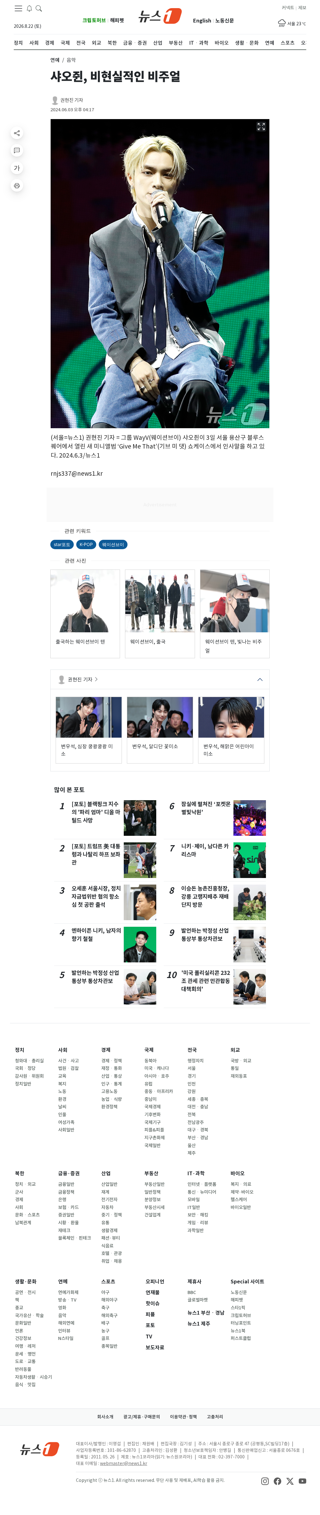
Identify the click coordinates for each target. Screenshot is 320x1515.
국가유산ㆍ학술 (29, 1315)
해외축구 (109, 1315)
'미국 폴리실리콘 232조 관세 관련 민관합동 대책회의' (205, 981)
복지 (62, 1084)
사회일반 (66, 1130)
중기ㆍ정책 (111, 1215)
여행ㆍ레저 (25, 1346)
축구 (105, 1308)
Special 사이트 (247, 1281)
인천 (192, 1084)
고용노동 (109, 1091)
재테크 (64, 1230)
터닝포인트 (241, 1323)
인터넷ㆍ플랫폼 (202, 1184)
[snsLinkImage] (265, 1481)
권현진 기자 (71, 100)
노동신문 (224, 21)
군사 (19, 1192)
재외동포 (239, 1076)
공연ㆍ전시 (25, 1292)
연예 (63, 1281)
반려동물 (23, 1369)
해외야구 (109, 1300)
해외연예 (66, 1323)
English (202, 21)
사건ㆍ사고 (68, 1061)
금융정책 (66, 1192)
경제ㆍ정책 (111, 1061)
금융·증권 (69, 1173)
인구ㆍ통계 (111, 1084)
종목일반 (109, 1346)
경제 (106, 1050)
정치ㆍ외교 (25, 1184)
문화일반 (23, 1323)
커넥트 (288, 8)
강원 (192, 1091)
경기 (192, 1076)
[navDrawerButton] (18, 8)
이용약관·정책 (183, 1417)
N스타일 (65, 1338)
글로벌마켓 (198, 1300)
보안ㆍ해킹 (198, 1215)
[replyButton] (17, 150)
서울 (192, 1068)
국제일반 (152, 1145)
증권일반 (66, 1215)
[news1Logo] (40, 1449)
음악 (62, 1315)
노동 (62, 1091)
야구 (105, 1292)
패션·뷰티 (110, 1238)
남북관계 (23, 1223)
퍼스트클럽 (241, 1338)
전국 (192, 1050)
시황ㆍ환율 (68, 1223)
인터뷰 (64, 1331)
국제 (149, 1050)
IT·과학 (196, 1173)
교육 (62, 1076)
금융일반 (66, 1184)
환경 (62, 1099)
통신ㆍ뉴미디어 (202, 1192)
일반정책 (152, 1192)
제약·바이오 (242, 1192)
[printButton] (17, 185)
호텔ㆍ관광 (111, 1253)
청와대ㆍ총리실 (29, 1061)
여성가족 (66, 1122)
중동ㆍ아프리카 (158, 1091)
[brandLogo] (160, 15)
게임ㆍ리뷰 (198, 1223)
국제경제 (152, 1107)
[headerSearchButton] (39, 8)
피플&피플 (154, 1130)
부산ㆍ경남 (198, 1138)
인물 (62, 1114)
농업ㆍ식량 (111, 1099)
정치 (19, 1050)
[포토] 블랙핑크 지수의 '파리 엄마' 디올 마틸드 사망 (96, 812)
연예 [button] (55, 60)
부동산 (151, 1173)
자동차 (107, 1207)
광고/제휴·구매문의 (141, 1417)
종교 (19, 1308)
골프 (105, 1338)
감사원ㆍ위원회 (29, 1076)
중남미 (150, 1099)
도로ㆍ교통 (25, 1361)
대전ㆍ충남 (198, 1107)
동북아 (150, 1061)
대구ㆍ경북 (198, 1130)
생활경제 (109, 1230)
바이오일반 (241, 1207)
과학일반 (196, 1230)
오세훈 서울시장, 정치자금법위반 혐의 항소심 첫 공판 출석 (96, 897)
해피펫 (117, 20)
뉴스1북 (238, 1331)
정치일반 (23, 1084)
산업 (106, 1173)
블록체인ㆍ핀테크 (74, 1238)
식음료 (107, 1246)
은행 (62, 1199)
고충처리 (215, 1417)
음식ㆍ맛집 (25, 1384)
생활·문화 (26, 1281)
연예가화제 (68, 1292)
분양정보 (152, 1199)
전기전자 (109, 1199)
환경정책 (109, 1107)
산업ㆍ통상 (111, 1076)
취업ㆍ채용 (111, 1261)
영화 (62, 1308)
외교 (235, 1050)
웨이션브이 (113, 544)
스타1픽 (238, 1308)
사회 (63, 1050)
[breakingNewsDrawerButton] (29, 8)
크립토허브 (94, 20)
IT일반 (194, 1207)
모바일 (194, 1199)
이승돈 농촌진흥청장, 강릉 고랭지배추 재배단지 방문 (205, 897)
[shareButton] (17, 133)
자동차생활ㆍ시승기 (33, 1377)
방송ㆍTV (67, 1300)
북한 (19, 1173)
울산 (192, 1145)
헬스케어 (239, 1199)
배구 (105, 1323)
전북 (192, 1114)
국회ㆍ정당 (25, 1068)
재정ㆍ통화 (111, 1068)
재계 (105, 1192)
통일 (235, 1068)
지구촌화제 (154, 1138)
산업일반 (109, 1184)
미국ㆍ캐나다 (156, 1068)
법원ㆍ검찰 (68, 1068)
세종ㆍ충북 (198, 1099)
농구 (105, 1331)
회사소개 (105, 1417)
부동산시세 (154, 1207)
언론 (19, 1331)
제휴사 (195, 1281)
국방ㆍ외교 (241, 1061)
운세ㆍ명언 (25, 1354)
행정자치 (196, 1061)
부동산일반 (154, 1184)
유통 (105, 1223)
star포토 (62, 544)
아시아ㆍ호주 (156, 1076)
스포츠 (108, 1281)
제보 (302, 8)
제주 (192, 1153)
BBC (192, 1292)
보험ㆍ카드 (68, 1207)
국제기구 (152, 1122)
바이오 (238, 1173)
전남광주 (196, 1122)
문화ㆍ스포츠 (27, 1215)
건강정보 (23, 1338)
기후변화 (152, 1114)
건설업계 (152, 1215)
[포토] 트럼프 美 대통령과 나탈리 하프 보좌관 (96, 854)
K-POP (86, 544)
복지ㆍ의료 (241, 1184)
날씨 (62, 1107)
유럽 (148, 1084)
